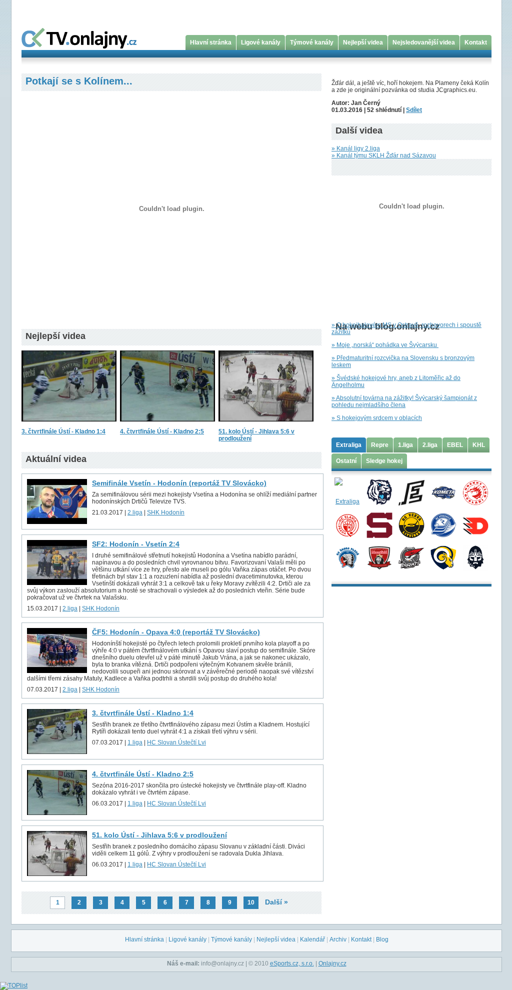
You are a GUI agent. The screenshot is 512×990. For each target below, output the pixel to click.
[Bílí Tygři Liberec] (379, 492)
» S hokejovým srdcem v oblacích (377, 418)
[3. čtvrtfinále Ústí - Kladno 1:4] (69, 424)
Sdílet (414, 110)
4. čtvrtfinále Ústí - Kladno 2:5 (162, 431)
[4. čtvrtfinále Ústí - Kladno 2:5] (167, 424)
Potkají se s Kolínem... (79, 81)
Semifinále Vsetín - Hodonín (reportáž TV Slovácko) (179, 483)
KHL (478, 445)
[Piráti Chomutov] (411, 557)
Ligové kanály (260, 42)
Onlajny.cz (332, 963)
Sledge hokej (384, 461)
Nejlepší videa (363, 42)
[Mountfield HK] (379, 557)
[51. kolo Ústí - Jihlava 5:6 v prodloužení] (266, 424)
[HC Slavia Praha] (347, 524)
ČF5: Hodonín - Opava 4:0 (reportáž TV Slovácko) (176, 632)
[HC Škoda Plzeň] (347, 557)
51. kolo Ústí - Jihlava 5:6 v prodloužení (159, 835)
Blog (382, 939)
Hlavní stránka (211, 42)
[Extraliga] (347, 492)
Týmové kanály (312, 42)
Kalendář (312, 939)
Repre (379, 445)
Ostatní (346, 461)
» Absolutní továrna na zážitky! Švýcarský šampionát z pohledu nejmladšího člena (404, 401)
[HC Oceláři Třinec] (475, 492)
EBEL (455, 445)
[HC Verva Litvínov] (411, 524)
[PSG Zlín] (443, 557)
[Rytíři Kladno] (475, 557)
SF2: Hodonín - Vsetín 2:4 (136, 544)
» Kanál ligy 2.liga (356, 148)
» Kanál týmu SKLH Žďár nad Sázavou (384, 155)
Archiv (338, 939)
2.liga (135, 512)
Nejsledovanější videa (423, 42)
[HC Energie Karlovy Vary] (411, 492)
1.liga (135, 742)
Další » (276, 902)
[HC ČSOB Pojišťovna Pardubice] (475, 524)
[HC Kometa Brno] (443, 492)
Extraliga (349, 445)
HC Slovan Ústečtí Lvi (176, 742)
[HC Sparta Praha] (379, 524)
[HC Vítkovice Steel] (443, 524)
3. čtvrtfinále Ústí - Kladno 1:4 (64, 431)
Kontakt (475, 42)
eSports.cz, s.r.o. (292, 963)
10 (251, 902)
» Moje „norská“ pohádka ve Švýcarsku (385, 345)
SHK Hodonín (165, 512)
